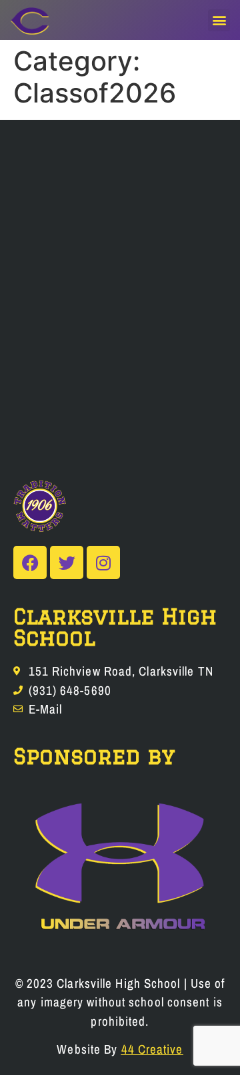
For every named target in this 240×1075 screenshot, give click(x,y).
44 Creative (152, 1049)
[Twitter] (66, 562)
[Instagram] (103, 562)
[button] (219, 20)
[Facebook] (30, 562)
